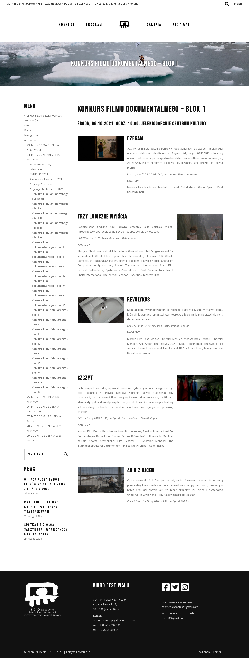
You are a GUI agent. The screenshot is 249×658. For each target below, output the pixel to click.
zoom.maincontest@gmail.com (180, 607)
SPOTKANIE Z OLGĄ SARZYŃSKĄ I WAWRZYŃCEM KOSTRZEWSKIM (46, 529)
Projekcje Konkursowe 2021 (46, 189)
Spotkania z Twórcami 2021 (45, 179)
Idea (26, 125)
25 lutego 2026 (33, 516)
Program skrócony (40, 164)
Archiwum (30, 140)
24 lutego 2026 (33, 538)
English (238, 3)
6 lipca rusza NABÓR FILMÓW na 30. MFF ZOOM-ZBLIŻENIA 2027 (46, 484)
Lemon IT (219, 652)
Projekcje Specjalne (40, 184)
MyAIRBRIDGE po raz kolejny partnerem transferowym (41, 507)
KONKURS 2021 (38, 174)
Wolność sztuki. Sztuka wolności (43, 115)
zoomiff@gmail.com (173, 618)
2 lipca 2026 (31, 493)
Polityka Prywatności (78, 652)
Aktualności (31, 120)
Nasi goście (31, 135)
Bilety (27, 130)
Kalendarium (36, 169)
